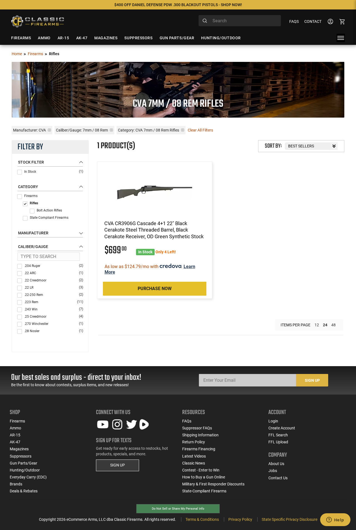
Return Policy (193, 442)
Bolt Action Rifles (49, 210)
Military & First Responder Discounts (213, 484)
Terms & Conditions (202, 519)
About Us (276, 463)
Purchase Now (155, 288)
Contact (313, 21)
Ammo (15, 428)
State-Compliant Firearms (204, 491)
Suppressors (20, 456)
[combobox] (240, 20)
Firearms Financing (198, 449)
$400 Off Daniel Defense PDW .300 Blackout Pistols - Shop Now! (178, 5)
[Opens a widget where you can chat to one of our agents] (335, 520)
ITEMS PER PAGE (295, 325)
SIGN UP (117, 465)
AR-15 (15, 435)
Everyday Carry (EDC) (28, 477)
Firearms (35, 54)
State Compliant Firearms (49, 218)
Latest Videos (194, 456)
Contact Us (278, 478)
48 (333, 325)
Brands (16, 484)
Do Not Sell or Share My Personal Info (178, 508)
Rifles (34, 203)
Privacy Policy (240, 519)
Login (273, 421)
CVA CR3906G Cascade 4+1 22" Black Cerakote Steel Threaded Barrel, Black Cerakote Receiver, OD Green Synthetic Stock (154, 229)
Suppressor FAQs (197, 428)
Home (17, 54)
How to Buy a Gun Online (203, 477)
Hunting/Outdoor (25, 470)
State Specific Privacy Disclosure (289, 519)
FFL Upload (278, 442)
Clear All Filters (200, 130)
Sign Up (312, 380)
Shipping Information (200, 435)
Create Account (281, 428)
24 (325, 325)
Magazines (19, 449)
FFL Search (278, 435)
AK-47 (15, 442)
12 (317, 325)
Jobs (272, 470)
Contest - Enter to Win (200, 470)
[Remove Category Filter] (182, 130)
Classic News (193, 463)
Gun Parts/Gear (23, 463)
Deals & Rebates (24, 491)
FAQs (294, 21)
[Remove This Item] (49, 130)
